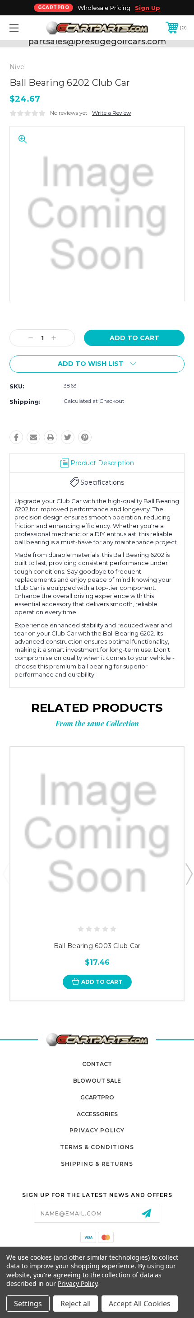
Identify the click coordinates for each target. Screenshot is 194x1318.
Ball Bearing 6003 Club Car (97, 946)
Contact (97, 1064)
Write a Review (111, 112)
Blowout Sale (97, 1080)
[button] (27, 27)
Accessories (97, 1114)
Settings (28, 1304)
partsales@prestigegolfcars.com (97, 42)
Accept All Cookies (140, 1304)
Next (188, 873)
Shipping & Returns (97, 1163)
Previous (5, 873)
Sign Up (147, 7)
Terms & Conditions (97, 1147)
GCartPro (97, 1097)
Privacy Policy (97, 1130)
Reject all (75, 1304)
